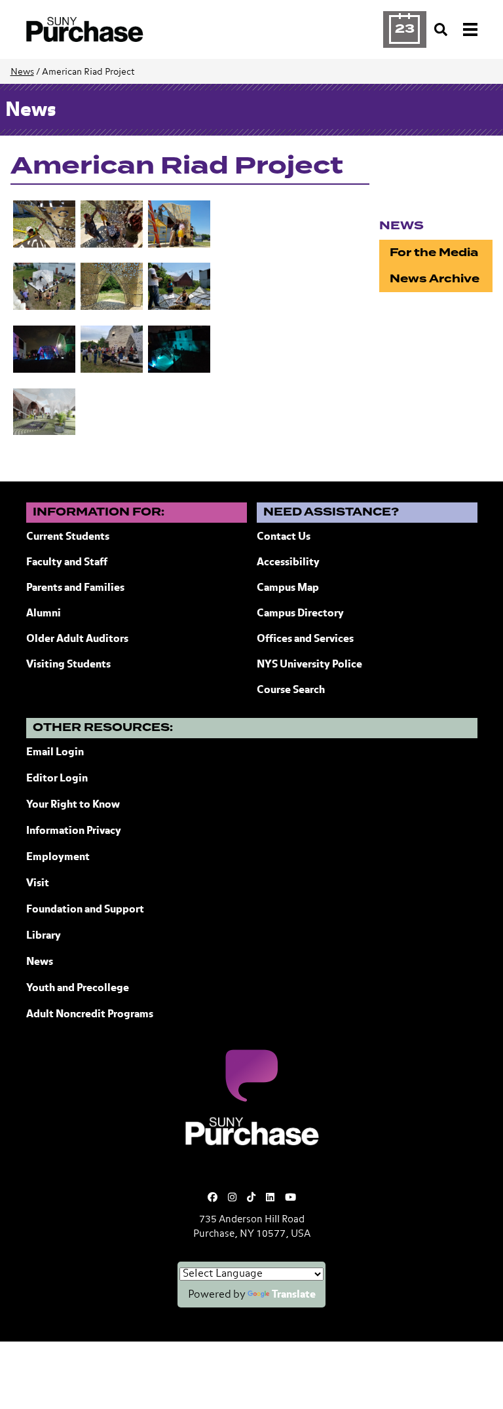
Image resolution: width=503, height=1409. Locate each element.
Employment (58, 857)
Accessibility (288, 562)
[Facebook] (212, 1198)
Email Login (55, 752)
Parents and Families (75, 588)
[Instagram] (232, 1198)
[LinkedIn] (270, 1198)
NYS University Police (309, 665)
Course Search (291, 690)
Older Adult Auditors (77, 639)
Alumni (43, 614)
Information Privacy (73, 831)
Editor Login (57, 779)
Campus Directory (300, 614)
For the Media (434, 252)
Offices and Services (305, 639)
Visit (37, 883)
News (22, 72)
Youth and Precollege (77, 988)
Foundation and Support (85, 910)
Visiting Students (68, 665)
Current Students (67, 537)
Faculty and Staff (66, 562)
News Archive (434, 279)
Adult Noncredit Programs (89, 1014)
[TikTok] (251, 1198)
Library (43, 936)
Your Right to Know (73, 805)
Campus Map (288, 588)
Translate (294, 1295)
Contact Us (283, 537)
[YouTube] (290, 1198)
